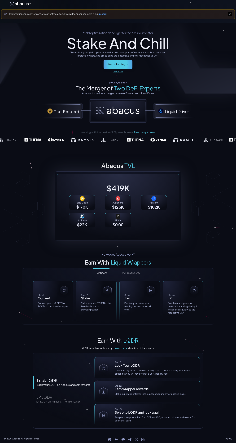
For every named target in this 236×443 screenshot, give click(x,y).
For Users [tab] (101, 273)
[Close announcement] (230, 14)
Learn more (118, 71)
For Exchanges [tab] (131, 272)
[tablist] (118, 271)
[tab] (63, 382)
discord (102, 13)
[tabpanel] (118, 301)
